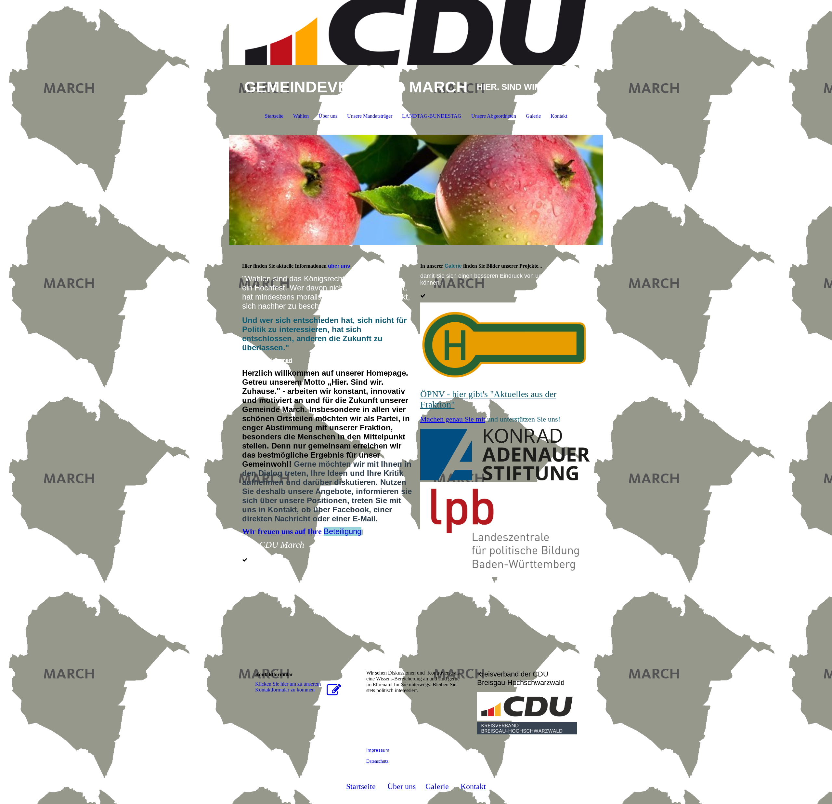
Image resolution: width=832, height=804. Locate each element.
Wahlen (301, 116)
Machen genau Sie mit (452, 419)
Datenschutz (377, 761)
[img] (416, 32)
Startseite (274, 116)
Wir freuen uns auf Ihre (301, 531)
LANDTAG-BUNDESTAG (432, 116)
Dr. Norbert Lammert (267, 360)
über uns (339, 266)
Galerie (533, 116)
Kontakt (559, 116)
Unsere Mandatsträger (369, 116)
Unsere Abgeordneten (493, 116)
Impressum (377, 750)
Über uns (327, 116)
